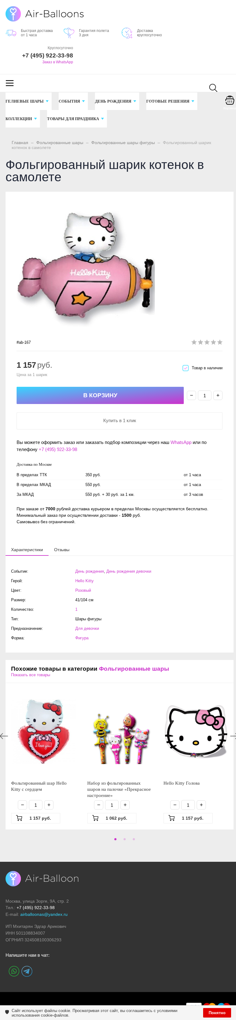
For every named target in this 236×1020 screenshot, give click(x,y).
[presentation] (27, 549)
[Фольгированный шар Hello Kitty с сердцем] (43, 731)
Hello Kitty (84, 581)
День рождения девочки (128, 571)
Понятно (217, 1012)
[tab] (27, 549)
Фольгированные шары (59, 142)
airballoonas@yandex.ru (44, 914)
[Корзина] (229, 104)
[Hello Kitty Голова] (196, 731)
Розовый (83, 590)
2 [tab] (123, 841)
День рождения (89, 571)
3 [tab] (133, 841)
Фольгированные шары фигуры (123, 142)
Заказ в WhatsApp (57, 62)
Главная (20, 142)
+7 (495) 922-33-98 (58, 449)
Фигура (81, 638)
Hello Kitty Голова (181, 783)
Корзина (229, 108)
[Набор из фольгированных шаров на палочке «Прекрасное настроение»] (119, 731)
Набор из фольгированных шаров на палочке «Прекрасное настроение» (119, 789)
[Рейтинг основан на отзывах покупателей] (206, 343)
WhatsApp (181, 442)
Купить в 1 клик (119, 420)
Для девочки (87, 628)
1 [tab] (114, 841)
